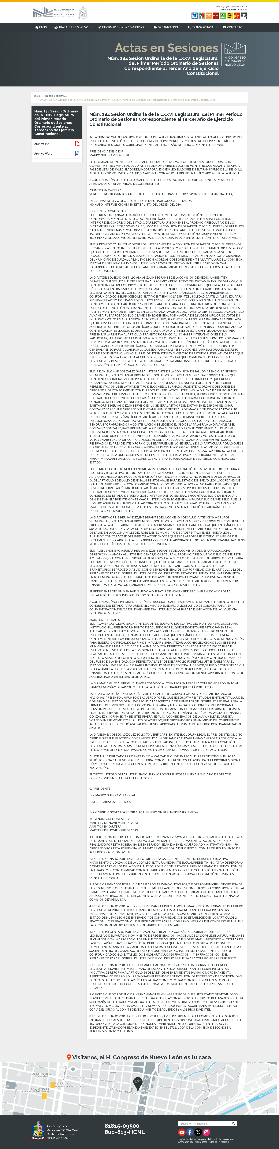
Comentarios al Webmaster (192, 1141)
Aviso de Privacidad (219, 1141)
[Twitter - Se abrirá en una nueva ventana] (198, 1133)
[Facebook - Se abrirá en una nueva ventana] (190, 1133)
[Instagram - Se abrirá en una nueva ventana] (206, 1133)
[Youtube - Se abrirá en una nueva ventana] (182, 1133)
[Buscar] (233, 1123)
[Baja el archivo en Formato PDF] (77, 144)
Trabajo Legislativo (56, 95)
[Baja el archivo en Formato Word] (77, 154)
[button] (73, 27)
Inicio (37, 95)
